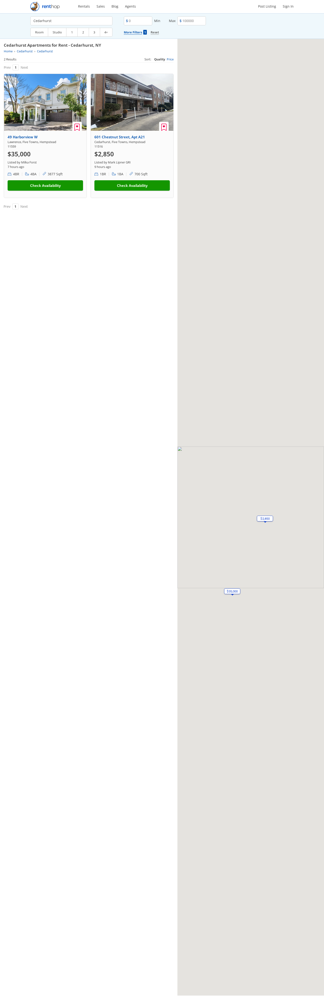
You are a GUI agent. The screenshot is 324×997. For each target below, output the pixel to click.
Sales (101, 6)
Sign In (288, 6)
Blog (114, 6)
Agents (130, 6)
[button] (265, 518)
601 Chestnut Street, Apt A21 (119, 137)
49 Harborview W (22, 137)
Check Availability (45, 185)
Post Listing (267, 6)
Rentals (84, 6)
